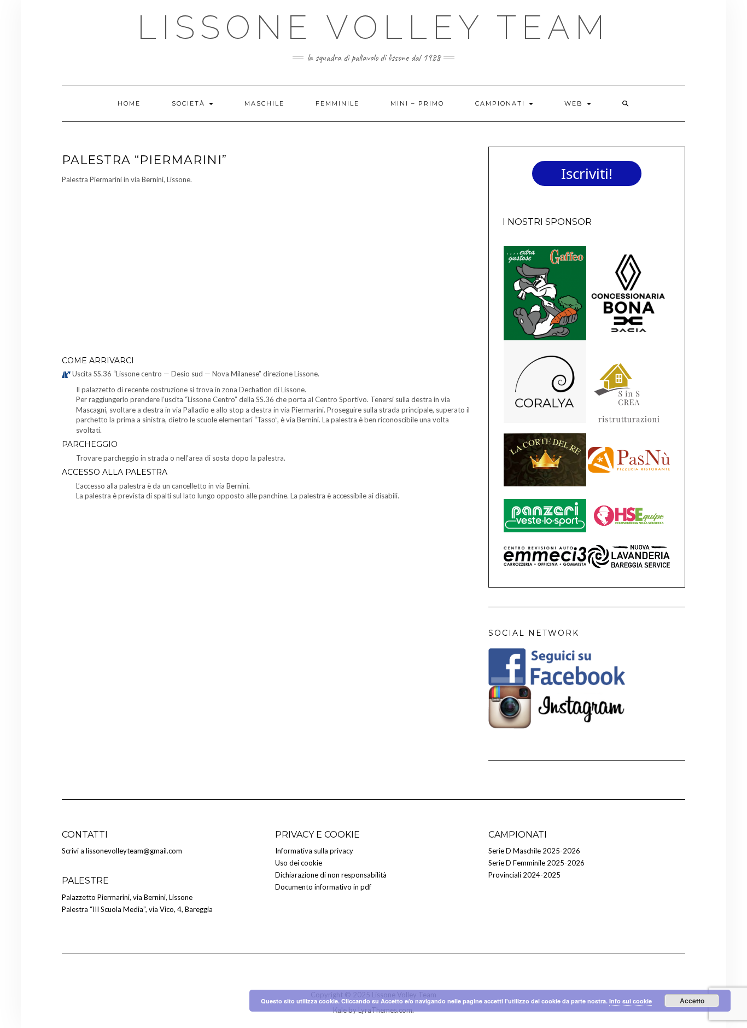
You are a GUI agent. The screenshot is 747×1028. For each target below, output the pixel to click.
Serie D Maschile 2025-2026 (534, 850)
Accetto (692, 1001)
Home (129, 103)
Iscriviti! (586, 173)
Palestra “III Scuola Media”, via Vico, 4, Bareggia (137, 909)
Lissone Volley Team (373, 27)
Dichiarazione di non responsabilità (331, 874)
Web (575, 103)
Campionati (501, 103)
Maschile (264, 103)
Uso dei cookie (298, 862)
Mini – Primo (417, 103)
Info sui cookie (630, 1001)
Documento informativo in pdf (323, 886)
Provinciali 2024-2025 (524, 874)
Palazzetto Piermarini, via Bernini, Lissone (127, 897)
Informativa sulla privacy (314, 850)
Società (190, 103)
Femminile (337, 103)
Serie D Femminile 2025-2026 (536, 862)
